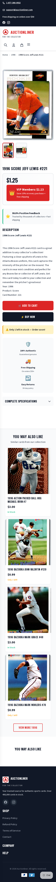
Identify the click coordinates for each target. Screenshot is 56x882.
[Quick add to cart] (46, 490)
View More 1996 (28, 727)
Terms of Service (11, 830)
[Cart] (22, 45)
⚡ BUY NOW (28, 317)
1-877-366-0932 (13, 2)
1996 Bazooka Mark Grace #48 (25, 637)
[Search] (5, 45)
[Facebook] (3, 23)
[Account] (14, 45)
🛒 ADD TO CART (28, 305)
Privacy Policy (9, 818)
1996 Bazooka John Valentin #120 (27, 569)
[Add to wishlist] (38, 490)
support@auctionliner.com (19, 9)
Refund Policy (9, 824)
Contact (6, 837)
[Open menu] (28, 45)
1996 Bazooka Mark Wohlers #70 (27, 705)
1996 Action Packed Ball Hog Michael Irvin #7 (25, 500)
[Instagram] (8, 23)
